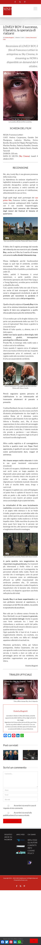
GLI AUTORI (32, 842)
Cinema (28, 37)
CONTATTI (32, 845)
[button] (4, 755)
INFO (30, 848)
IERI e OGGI (32, 840)
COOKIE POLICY (31, 852)
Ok (34, 941)
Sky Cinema (24, 156)
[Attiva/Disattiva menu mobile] (36, 8)
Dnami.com (24, 880)
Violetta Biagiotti (9, 37)
